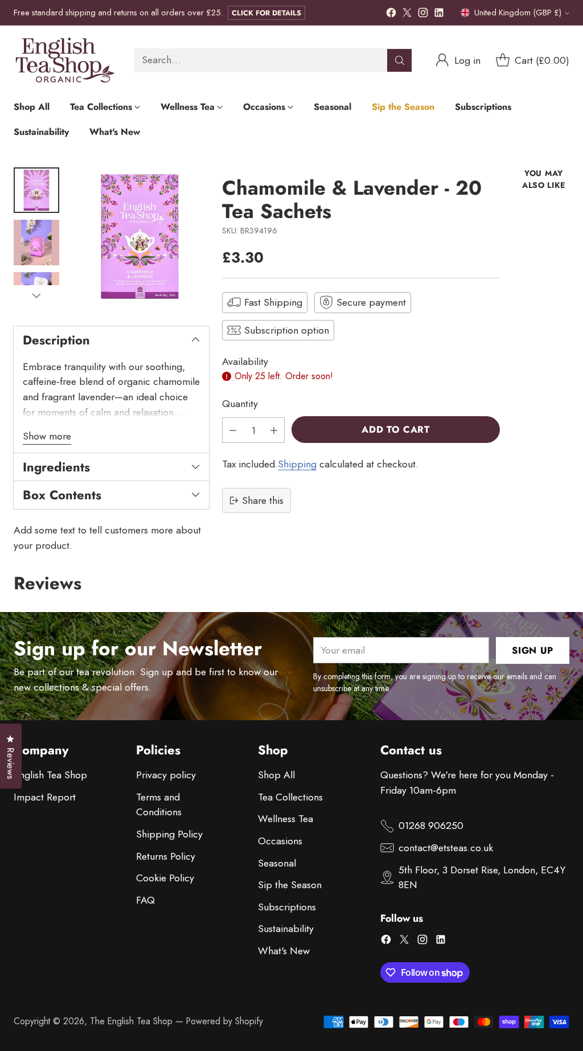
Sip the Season (290, 884)
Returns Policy (165, 856)
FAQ (145, 900)
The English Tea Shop (131, 1021)
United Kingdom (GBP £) (517, 12)
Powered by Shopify (224, 1021)
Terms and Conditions (159, 805)
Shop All (276, 774)
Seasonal (277, 863)
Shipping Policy (169, 834)
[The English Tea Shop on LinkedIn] (439, 15)
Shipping (297, 464)
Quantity (240, 403)
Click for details (266, 12)
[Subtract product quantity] (233, 430)
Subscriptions (287, 907)
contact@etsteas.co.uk (446, 847)
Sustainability (286, 928)
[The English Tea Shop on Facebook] (391, 15)
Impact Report (45, 797)
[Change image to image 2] (36, 242)
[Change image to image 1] (36, 190)
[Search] (399, 60)
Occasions (280, 841)
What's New (284, 950)
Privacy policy (166, 774)
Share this (263, 500)
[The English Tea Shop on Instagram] (423, 15)
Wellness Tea (285, 818)
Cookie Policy (165, 878)
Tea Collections (290, 797)
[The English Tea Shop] (65, 60)
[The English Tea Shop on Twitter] (407, 15)
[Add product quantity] (274, 430)
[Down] (36, 295)
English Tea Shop (50, 774)
